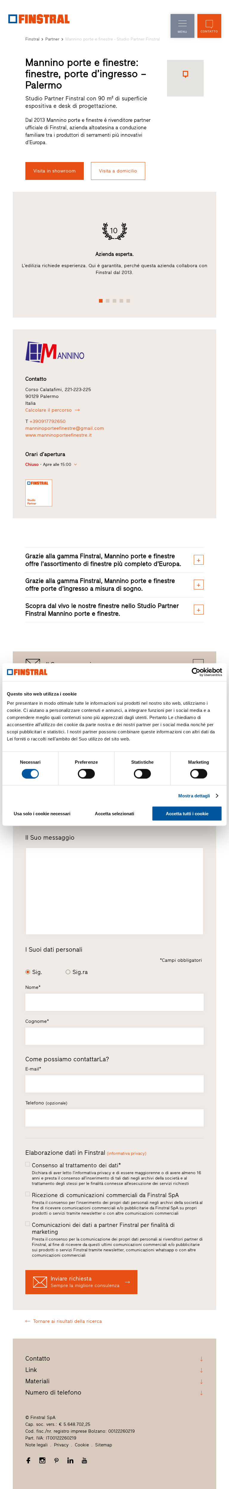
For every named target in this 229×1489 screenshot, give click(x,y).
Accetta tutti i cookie (187, 813)
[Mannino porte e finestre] (114, 352)
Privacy (61, 1445)
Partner (52, 39)
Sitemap (103, 1445)
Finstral (32, 39)
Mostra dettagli (194, 795)
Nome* (33, 987)
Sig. (37, 972)
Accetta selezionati (114, 813)
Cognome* (37, 1021)
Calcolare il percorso (48, 410)
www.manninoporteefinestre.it (58, 435)
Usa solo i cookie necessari (42, 813)
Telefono (46, 1103)
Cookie (82, 1445)
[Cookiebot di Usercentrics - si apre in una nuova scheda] (196, 672)
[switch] (86, 773)
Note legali (36, 1445)
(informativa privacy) (126, 1153)
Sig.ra (80, 972)
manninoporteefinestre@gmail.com (64, 428)
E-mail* (33, 1069)
